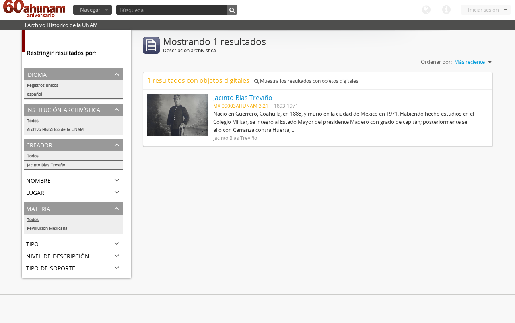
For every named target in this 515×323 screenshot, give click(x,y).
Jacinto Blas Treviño (46, 165)
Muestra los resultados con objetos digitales (308, 81)
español (34, 94)
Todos (33, 120)
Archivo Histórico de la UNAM (55, 129)
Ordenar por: (436, 61)
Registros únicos (42, 85)
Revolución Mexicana (47, 228)
